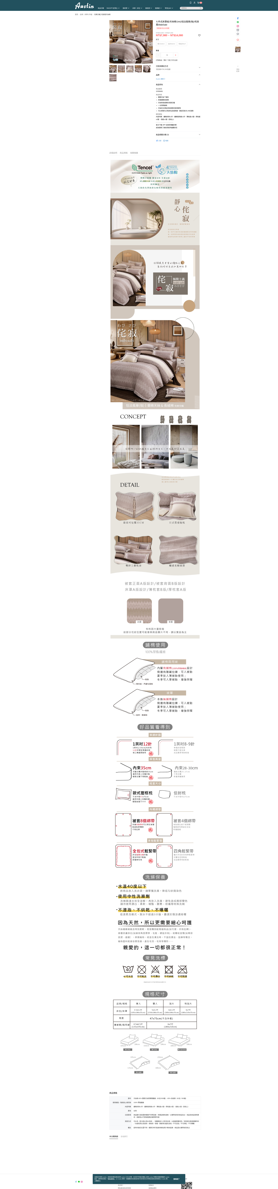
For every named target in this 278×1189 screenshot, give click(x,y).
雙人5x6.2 (161, 44)
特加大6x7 (182, 44)
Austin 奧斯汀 (160, 79)
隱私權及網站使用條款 (124, 1188)
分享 (159, 141)
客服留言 (151, 1185)
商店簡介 (120, 1185)
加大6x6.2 (171, 44)
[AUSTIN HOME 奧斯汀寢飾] (84, 5)
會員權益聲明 (152, 1188)
